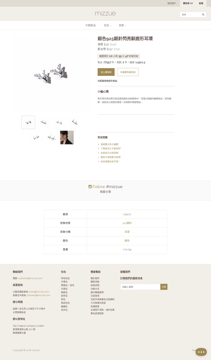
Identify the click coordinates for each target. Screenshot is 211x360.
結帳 (201, 3)
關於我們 (95, 278)
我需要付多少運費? (110, 144)
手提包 (64, 289)
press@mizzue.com (39, 291)
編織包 (64, 306)
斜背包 (64, 295)
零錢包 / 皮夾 (67, 285)
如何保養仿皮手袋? (110, 161)
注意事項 (95, 295)
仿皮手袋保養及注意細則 (102, 299)
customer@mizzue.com (30, 278)
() (188, 3)
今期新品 (90, 25)
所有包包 (65, 278)
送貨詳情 (95, 285)
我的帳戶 (171, 3)
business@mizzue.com (38, 295)
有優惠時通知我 (127, 72)
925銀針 (127, 223)
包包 (106, 25)
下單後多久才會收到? (111, 148)
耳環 (127, 231)
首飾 (121, 25)
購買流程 (95, 281)
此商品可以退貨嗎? (110, 153)
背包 (63, 299)
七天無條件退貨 (98, 303)
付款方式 (95, 289)
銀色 (127, 240)
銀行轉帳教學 (97, 292)
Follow (99, 186)
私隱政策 (95, 306)
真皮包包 (65, 303)
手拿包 (64, 281)
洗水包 (64, 310)
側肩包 (64, 292)
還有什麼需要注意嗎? (111, 157)
